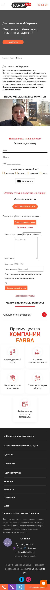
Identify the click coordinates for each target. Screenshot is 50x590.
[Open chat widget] (43, 583)
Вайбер (21, 173)
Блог (6, 505)
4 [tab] (31, 127)
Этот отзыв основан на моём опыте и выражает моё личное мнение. (23, 276)
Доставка (9, 489)
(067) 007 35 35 (27, 544)
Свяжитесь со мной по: (25, 169)
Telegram (32, 548)
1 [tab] (19, 127)
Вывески (10, 463)
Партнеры (9, 497)
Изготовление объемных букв (21, 445)
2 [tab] (23, 127)
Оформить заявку (37, 587)
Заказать (13, 42)
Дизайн (9, 454)
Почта (44, 173)
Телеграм (9, 173)
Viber (19, 548)
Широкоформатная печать (19, 436)
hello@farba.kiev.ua (26, 552)
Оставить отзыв (25, 206)
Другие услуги (13, 472)
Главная (5, 58)
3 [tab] (27, 127)
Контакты (9, 481)
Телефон (33, 173)
